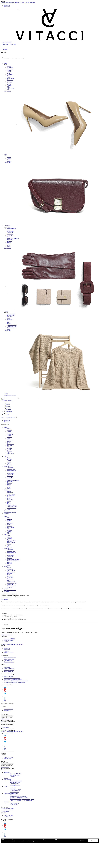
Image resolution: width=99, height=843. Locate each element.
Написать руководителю (7, 716)
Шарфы (9, 246)
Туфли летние (10, 88)
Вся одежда (10, 492)
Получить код (4, 599)
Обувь (5, 63)
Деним (8, 318)
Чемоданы (9, 546)
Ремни (8, 243)
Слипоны (9, 85)
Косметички (10, 235)
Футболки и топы (11, 327)
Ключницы (10, 232)
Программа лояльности (10, 395)
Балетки (9, 66)
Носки (8, 322)
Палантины (10, 239)
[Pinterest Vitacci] (5, 691)
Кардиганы (10, 577)
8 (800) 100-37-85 (6, 42)
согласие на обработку (15, 605)
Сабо (8, 81)
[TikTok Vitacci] (4, 698)
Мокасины (9, 526)
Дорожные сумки (11, 539)
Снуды (8, 245)
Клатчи (9, 157)
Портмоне (9, 563)
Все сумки (9, 459)
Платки (9, 242)
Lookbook (6, 513)
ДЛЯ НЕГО (9, 400)
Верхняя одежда (11, 315)
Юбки (8, 329)
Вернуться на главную (6, 634)
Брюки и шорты (11, 313)
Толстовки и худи (11, 585)
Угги (8, 89)
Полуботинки (10, 78)
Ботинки (9, 70)
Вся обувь (9, 430)
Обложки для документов (13, 559)
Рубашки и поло (11, 581)
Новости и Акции (8, 652)
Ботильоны (10, 68)
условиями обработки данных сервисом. (71, 608)
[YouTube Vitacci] (5, 689)
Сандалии (9, 82)
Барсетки (9, 538)
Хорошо (93, 840)
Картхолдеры (10, 231)
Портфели (9, 541)
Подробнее (82, 840)
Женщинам (7, 5)
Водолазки (9, 316)
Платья (9, 323)
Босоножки (10, 67)
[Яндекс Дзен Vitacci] (4, 696)
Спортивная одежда (12, 326)
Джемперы (10, 319)
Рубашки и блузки (11, 325)
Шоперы (9, 161)
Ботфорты (9, 71)
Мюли (8, 77)
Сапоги (9, 84)
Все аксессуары (11, 469)
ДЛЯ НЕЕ (3, 400)
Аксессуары (7, 225)
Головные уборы (11, 228)
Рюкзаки (9, 158)
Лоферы (9, 75)
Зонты (8, 229)
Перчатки (9, 241)
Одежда (6, 311)
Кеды (8, 73)
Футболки (9, 587)
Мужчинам (7, 6)
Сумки (5, 154)
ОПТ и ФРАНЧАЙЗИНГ (28, 2)
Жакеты (9, 320)
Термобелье (10, 584)
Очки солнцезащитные (13, 238)
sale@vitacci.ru (7, 710)
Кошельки (9, 236)
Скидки (6, 393)
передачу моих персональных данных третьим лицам (35, 605)
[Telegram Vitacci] (5, 693)
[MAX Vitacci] (5, 701)
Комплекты (10, 234)
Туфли (8, 87)
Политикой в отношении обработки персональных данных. (71, 602)
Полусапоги (10, 80)
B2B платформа (5, 718)
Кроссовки (10, 74)
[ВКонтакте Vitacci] (5, 687)
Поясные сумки (11, 542)
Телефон (17, 597)
